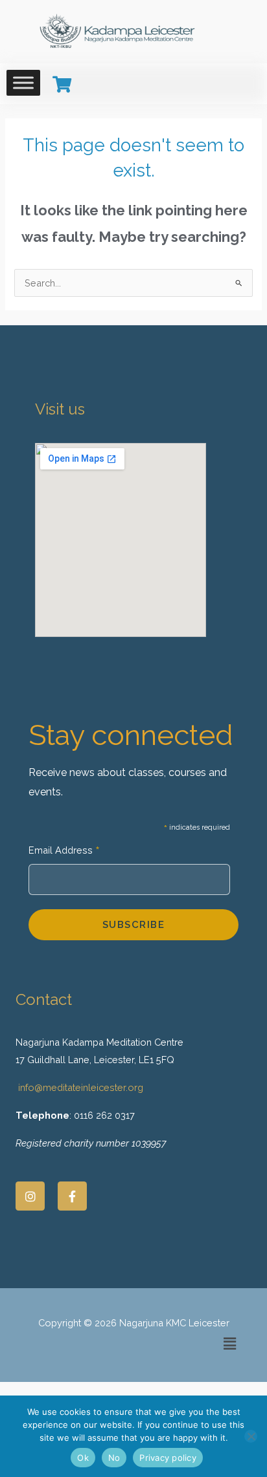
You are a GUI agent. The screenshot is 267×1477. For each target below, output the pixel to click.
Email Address (64, 851)
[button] (230, 1343)
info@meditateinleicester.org (80, 1087)
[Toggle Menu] (23, 82)
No (114, 1457)
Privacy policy (167, 1457)
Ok (83, 1457)
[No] (250, 1436)
